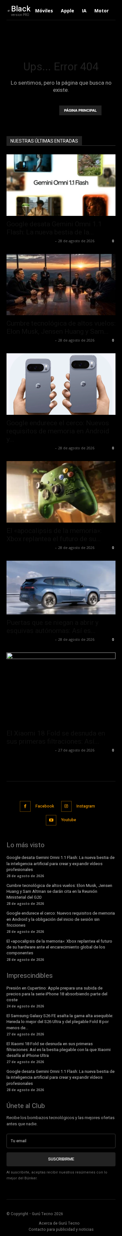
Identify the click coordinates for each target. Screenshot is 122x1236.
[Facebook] (25, 806)
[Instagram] (66, 806)
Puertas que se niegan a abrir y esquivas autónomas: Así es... (53, 627)
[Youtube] (51, 820)
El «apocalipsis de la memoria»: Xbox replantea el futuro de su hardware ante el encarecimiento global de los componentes (59, 947)
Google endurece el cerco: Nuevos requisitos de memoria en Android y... (58, 431)
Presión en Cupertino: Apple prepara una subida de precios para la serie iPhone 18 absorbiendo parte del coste (57, 994)
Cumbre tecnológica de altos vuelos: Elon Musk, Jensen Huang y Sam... (61, 327)
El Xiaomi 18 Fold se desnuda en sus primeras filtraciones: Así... (56, 737)
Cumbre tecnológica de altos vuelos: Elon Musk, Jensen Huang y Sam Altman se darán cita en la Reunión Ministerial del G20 (59, 891)
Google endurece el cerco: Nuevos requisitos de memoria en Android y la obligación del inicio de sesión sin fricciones (61, 919)
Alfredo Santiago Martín (30, 240)
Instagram (85, 806)
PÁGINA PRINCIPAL (80, 110)
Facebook (44, 806)
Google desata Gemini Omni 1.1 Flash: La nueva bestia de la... (54, 228)
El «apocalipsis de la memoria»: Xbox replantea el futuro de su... (54, 535)
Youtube (68, 820)
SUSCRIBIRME (61, 1159)
